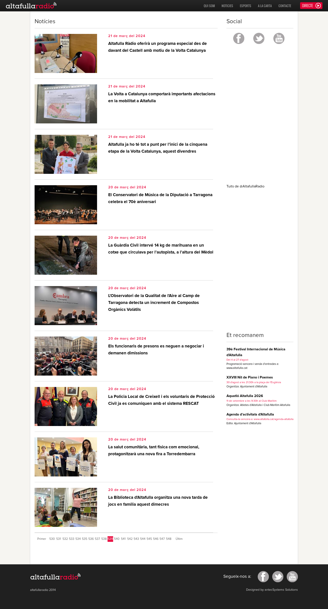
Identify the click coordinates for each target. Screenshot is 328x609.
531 (58, 538)
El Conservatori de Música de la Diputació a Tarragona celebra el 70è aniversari (160, 198)
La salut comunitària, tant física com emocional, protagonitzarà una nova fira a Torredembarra (153, 450)
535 (84, 538)
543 (136, 538)
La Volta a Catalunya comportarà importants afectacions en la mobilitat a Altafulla (161, 97)
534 (78, 538)
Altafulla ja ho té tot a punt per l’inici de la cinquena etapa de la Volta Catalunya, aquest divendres (157, 148)
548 (168, 538)
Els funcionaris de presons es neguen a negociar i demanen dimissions (156, 349)
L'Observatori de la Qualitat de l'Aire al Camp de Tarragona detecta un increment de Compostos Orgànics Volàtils (154, 303)
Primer (41, 538)
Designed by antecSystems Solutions (272, 589)
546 (155, 538)
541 (123, 538)
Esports (245, 5)
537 (97, 538)
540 (117, 538)
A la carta (265, 5)
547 (162, 538)
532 (65, 538)
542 (130, 538)
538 (104, 538)
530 (52, 538)
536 (91, 538)
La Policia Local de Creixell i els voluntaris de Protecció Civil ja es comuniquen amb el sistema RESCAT (161, 400)
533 (71, 538)
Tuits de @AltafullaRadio (245, 186)
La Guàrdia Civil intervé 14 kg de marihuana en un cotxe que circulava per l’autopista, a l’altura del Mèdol (160, 248)
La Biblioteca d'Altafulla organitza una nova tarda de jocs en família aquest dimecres (158, 501)
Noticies (227, 5)
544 (142, 538)
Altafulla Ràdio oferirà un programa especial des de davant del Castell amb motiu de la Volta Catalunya (157, 47)
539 (110, 538)
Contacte (284, 5)
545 (149, 538)
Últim (179, 538)
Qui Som (209, 5)
